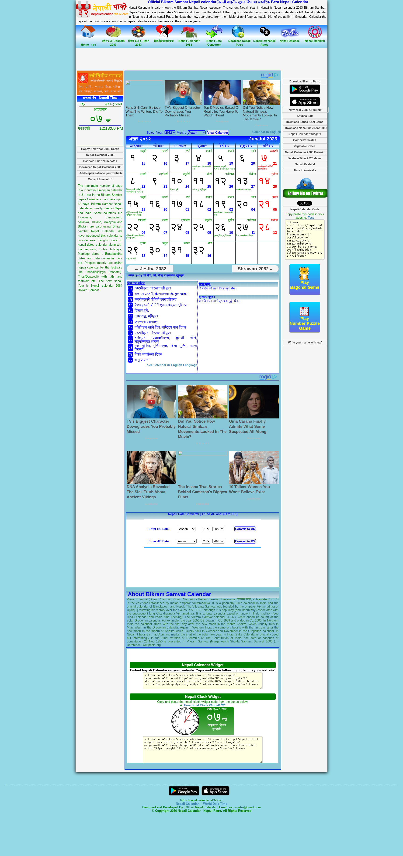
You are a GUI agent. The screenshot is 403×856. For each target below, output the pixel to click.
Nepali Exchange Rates (264, 42)
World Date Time (215, 803)
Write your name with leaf (305, 342)
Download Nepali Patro (239, 42)
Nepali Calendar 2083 (189, 42)
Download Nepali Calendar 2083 (100, 167)
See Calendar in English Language (172, 365)
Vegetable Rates (305, 146)
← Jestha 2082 (150, 268)
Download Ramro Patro (304, 81)
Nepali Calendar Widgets (304, 134)
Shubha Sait (305, 116)
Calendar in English (266, 132)
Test (311, 217)
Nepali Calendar (187, 803)
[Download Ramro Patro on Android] (304, 95)
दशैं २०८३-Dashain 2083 (113, 42)
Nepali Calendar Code (304, 209)
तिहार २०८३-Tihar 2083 (138, 42)
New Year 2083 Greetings (305, 110)
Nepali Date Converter (214, 42)
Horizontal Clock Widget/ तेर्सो (204, 705)
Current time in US (100, 179)
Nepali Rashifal (305, 164)
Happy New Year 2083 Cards (100, 149)
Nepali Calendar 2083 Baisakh (305, 152)
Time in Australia (305, 170)
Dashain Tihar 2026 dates (100, 161)
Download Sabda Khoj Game (304, 122)
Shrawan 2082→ (255, 268)
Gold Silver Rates (304, 140)
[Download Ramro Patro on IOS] (305, 105)
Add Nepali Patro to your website (101, 173)
